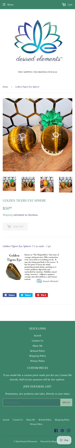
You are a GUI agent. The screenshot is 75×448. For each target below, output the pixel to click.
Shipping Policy (37, 355)
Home (5, 87)
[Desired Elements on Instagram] (68, 431)
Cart (69, 4)
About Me (37, 345)
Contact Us (37, 340)
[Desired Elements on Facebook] (56, 431)
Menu (10, 4)
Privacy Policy (37, 360)
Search (37, 335)
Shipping (8, 214)
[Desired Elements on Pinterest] (62, 431)
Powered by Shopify (50, 441)
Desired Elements (28, 441)
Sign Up (66, 402)
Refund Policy (37, 350)
